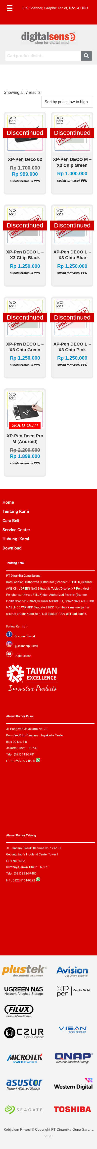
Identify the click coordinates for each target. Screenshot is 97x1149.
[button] (9, 7)
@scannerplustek (26, 646)
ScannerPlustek (25, 636)
